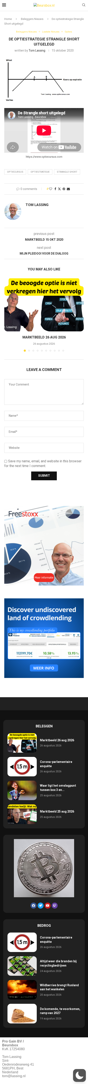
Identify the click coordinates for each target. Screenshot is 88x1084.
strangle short (67, 172)
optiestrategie (40, 172)
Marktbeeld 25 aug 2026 (57, 811)
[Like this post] (50, 189)
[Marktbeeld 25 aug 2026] (22, 814)
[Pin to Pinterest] (64, 189)
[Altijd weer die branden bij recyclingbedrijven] (22, 966)
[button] (8, 315)
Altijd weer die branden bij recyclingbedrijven (58, 963)
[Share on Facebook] (55, 189)
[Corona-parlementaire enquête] (22, 766)
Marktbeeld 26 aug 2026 (44, 337)
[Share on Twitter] (59, 189)
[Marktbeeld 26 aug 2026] (44, 304)
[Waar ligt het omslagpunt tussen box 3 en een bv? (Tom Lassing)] (22, 790)
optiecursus (15, 172)
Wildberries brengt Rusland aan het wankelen (59, 987)
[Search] (84, 5)
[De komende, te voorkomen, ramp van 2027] (22, 1013)
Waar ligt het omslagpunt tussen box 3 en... (58, 787)
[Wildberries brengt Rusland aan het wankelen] (22, 989)
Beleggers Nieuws (32, 19)
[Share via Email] (68, 189)
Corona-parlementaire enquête (56, 764)
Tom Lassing (37, 50)
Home (8, 19)
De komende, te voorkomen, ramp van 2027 (60, 1011)
